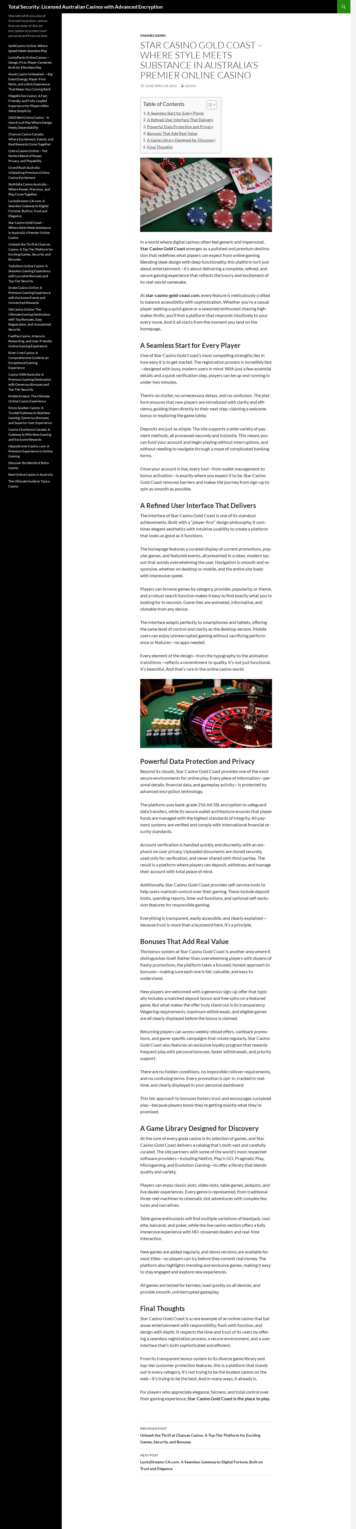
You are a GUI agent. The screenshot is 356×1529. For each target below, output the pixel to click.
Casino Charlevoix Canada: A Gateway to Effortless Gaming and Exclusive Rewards (29, 434)
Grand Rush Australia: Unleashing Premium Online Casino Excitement (28, 172)
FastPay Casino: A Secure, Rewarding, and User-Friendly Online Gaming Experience (30, 341)
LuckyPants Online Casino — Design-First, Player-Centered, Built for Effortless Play (30, 62)
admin (190, 86)
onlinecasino (153, 35)
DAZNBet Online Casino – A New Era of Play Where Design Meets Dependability (30, 122)
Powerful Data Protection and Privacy (180, 126)
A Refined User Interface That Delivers (180, 119)
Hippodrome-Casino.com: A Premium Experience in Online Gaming (30, 451)
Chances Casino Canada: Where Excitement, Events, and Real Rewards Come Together (30, 139)
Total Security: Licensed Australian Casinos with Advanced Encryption (85, 7)
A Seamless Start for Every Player (175, 113)
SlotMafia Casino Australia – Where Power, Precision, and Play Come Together (29, 189)
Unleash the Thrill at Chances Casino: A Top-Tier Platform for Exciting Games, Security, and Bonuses (200, 1435)
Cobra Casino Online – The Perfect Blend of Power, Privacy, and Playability (27, 156)
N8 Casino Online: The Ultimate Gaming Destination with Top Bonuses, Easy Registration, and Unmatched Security (29, 319)
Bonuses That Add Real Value (172, 133)
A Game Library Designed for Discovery (181, 140)
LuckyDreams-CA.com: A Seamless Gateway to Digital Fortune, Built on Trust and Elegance (201, 1462)
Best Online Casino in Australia (30, 474)
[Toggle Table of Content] (209, 105)
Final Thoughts (160, 147)
